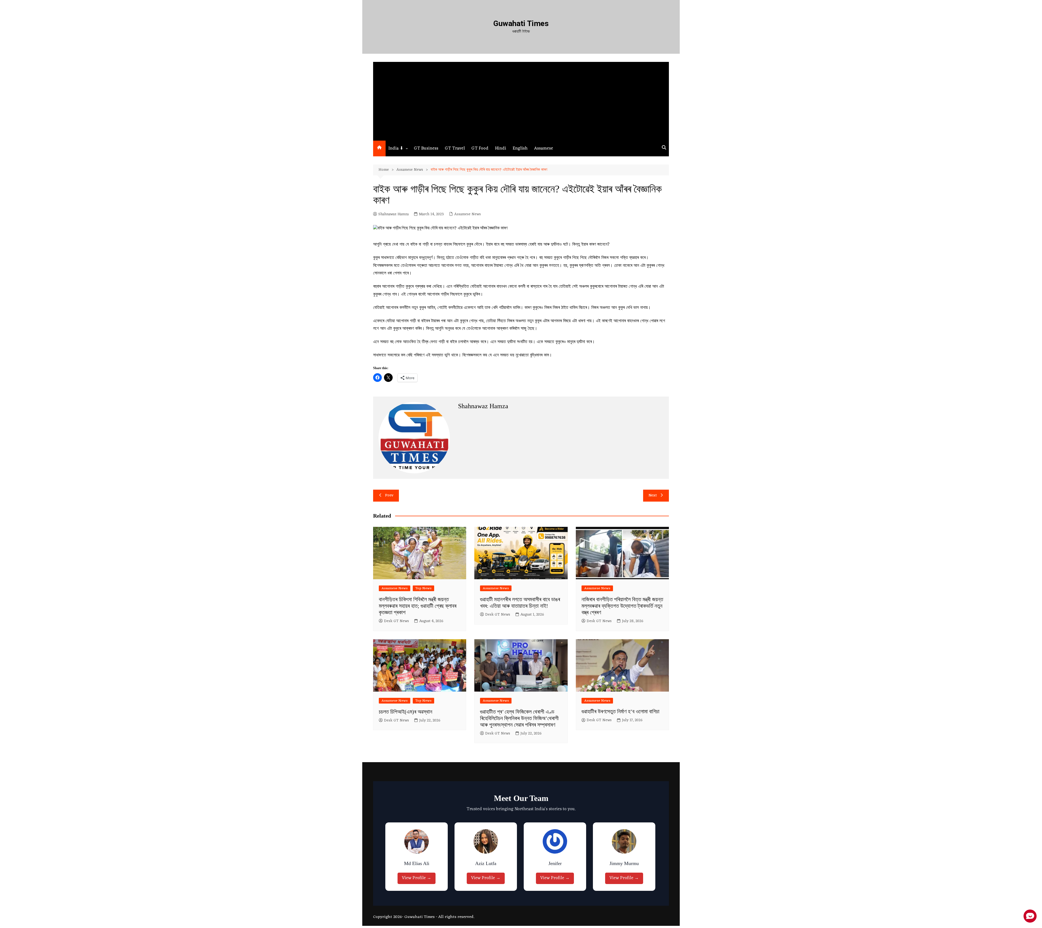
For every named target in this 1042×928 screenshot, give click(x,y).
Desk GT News (396, 621)
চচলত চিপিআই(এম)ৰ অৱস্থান (405, 712)
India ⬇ (395, 148)
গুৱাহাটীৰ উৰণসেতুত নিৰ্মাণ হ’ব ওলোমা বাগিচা (620, 711)
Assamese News (467, 214)
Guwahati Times (521, 23)
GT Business (426, 148)
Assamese (543, 148)
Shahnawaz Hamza (393, 214)
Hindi (500, 148)
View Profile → (418, 878)
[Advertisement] (521, 100)
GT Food (479, 148)
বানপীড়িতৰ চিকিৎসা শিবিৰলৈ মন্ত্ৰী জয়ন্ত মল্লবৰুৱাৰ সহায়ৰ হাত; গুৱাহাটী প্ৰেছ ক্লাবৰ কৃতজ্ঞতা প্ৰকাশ (417, 605)
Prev (389, 495)
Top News (423, 588)
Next (653, 495)
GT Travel (455, 148)
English (520, 148)
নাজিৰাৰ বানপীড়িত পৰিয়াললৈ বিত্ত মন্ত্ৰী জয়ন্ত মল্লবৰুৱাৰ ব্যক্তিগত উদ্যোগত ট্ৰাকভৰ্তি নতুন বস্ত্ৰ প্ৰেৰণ (622, 605)
